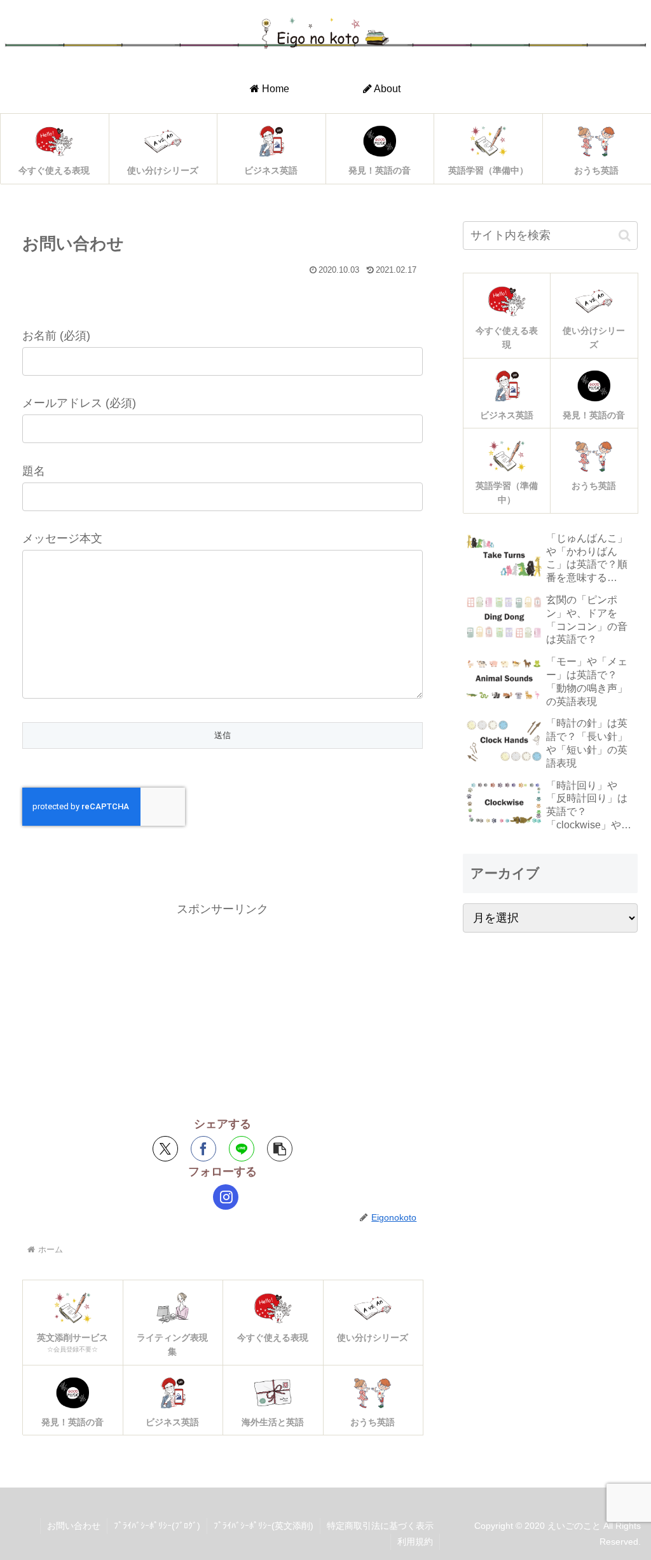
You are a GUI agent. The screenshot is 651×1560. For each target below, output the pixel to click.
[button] (279, 1148)
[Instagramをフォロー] (225, 1197)
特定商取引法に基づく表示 (380, 1526)
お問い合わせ (73, 1526)
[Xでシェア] (165, 1148)
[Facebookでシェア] (203, 1148)
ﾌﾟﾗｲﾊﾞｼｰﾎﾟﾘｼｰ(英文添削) (263, 1526)
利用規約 (415, 1541)
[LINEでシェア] (241, 1148)
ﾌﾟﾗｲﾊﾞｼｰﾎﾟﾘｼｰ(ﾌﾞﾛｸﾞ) (157, 1526)
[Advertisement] (222, 1009)
